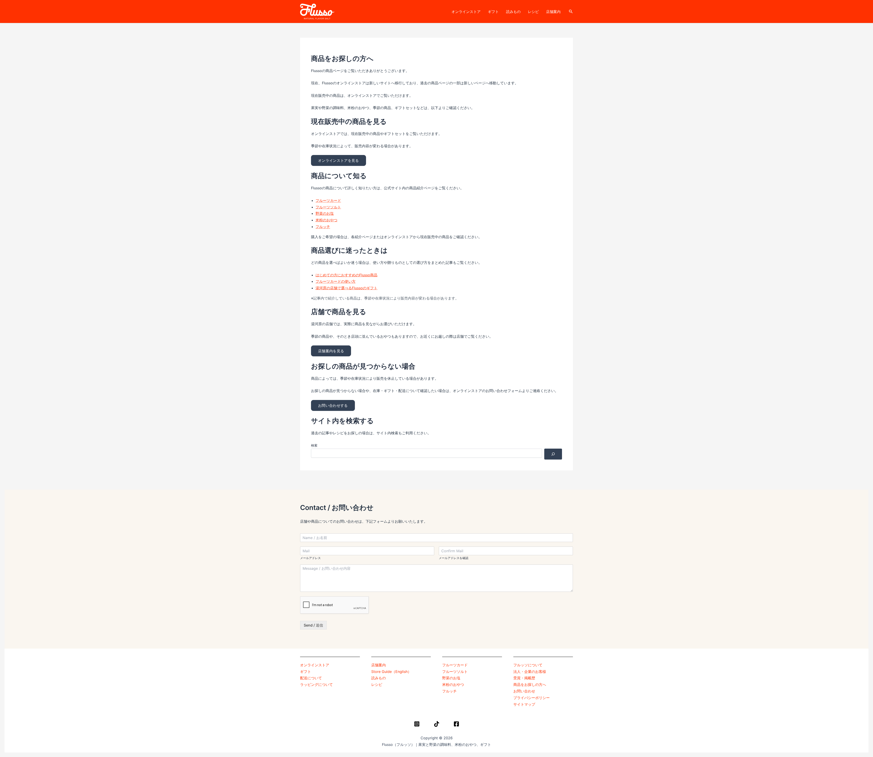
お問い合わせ (524, 691)
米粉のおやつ (326, 220)
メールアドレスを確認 (453, 558)
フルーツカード (328, 200)
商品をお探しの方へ (529, 684)
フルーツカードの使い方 (336, 281)
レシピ (533, 11)
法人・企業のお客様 (529, 671)
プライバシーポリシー (531, 697)
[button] (571, 11)
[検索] (553, 454)
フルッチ (323, 226)
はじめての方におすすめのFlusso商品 (346, 275)
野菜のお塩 (325, 213)
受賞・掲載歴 (524, 678)
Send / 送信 (313, 625)
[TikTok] (436, 723)
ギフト (493, 11)
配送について (311, 678)
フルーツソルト (328, 207)
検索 (314, 445)
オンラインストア (466, 11)
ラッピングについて (316, 684)
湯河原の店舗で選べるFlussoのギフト (346, 288)
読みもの (513, 11)
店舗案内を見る (331, 351)
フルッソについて (527, 665)
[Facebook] (456, 723)
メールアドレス (310, 558)
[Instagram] (416, 723)
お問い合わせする (333, 405)
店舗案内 (553, 11)
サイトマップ (524, 704)
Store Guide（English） (391, 671)
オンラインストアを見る (338, 160)
